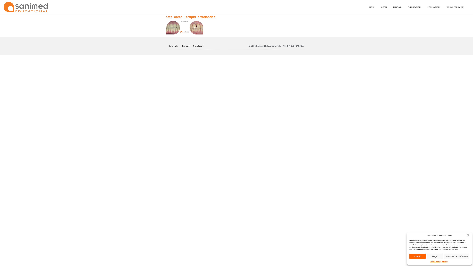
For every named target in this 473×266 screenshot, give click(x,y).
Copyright (173, 46)
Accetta (417, 256)
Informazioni (434, 7)
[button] (468, 235)
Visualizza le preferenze (457, 256)
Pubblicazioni (414, 7)
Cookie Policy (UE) (455, 7)
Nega (435, 256)
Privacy (445, 262)
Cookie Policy (435, 262)
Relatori (397, 7)
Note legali (198, 46)
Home (371, 7)
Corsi (384, 7)
